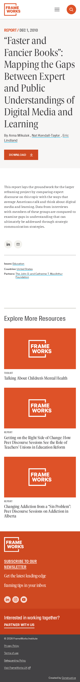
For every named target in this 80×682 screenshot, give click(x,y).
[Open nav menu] (57, 9)
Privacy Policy (11, 645)
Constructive (69, 678)
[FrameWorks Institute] (12, 9)
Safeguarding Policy (15, 660)
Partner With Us (19, 625)
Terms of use (11, 653)
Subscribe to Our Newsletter (20, 564)
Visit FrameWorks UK (15, 667)
